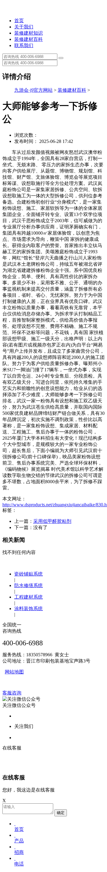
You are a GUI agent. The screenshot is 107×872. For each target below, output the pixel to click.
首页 (19, 20)
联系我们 (23, 45)
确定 (60, 812)
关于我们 (23, 26)
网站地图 (14, 671)
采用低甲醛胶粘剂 (52, 521)
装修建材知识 (28, 33)
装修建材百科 (28, 39)
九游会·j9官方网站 (33, 90)
